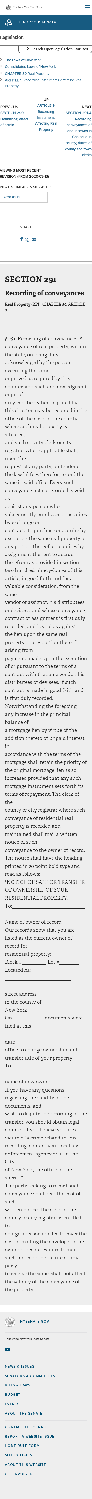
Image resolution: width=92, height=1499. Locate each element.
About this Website (25, 1465)
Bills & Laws (18, 1385)
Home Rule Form (22, 1446)
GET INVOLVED (19, 1474)
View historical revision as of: (25, 187)
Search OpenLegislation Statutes (59, 49)
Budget (12, 1394)
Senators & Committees (30, 1376)
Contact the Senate (26, 1427)
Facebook (20, 239)
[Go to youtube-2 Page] (8, 1349)
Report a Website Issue (29, 1436)
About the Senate (23, 1413)
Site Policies (18, 1455)
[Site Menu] (87, 7)
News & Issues (19, 1366)
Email (33, 240)
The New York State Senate (28, 7)
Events (12, 1404)
